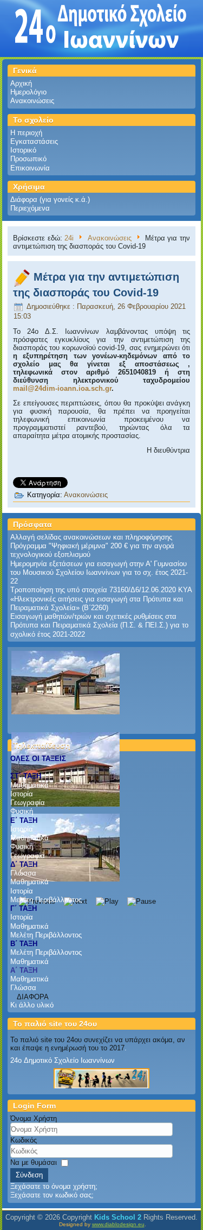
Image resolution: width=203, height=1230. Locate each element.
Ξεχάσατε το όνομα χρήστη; (53, 1186)
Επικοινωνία (30, 168)
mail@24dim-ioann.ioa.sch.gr (62, 388)
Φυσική (21, 811)
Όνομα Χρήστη (33, 1118)
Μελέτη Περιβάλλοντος (46, 900)
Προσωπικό (28, 159)
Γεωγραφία (27, 802)
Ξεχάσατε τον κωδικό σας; (52, 1195)
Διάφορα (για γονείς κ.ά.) (50, 199)
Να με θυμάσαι (33, 1162)
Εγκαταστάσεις (34, 141)
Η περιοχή (26, 133)
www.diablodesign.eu (118, 1224)
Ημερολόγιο (28, 92)
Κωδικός (23, 1140)
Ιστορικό (23, 150)
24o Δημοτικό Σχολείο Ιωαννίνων (62, 1060)
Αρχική (21, 83)
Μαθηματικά (29, 785)
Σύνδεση (29, 1175)
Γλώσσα (23, 873)
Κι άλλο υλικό (32, 1005)
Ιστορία (21, 794)
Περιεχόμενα (30, 208)
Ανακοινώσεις (32, 101)
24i (69, 238)
